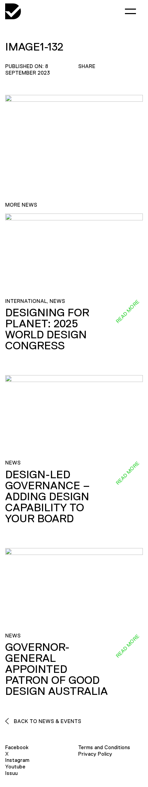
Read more (127, 311)
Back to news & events (46, 721)
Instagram (17, 760)
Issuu (11, 773)
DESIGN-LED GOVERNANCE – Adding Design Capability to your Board (47, 496)
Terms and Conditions (104, 747)
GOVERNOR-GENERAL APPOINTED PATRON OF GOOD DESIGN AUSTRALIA (56, 669)
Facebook (17, 747)
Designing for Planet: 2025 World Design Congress (47, 329)
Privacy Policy (95, 754)
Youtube (15, 766)
